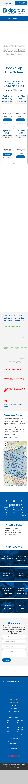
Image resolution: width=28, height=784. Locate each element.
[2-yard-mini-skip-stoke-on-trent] (21, 105)
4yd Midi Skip (20, 131)
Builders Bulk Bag (7, 97)
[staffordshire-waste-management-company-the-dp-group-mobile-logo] (14, 8)
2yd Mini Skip (20, 97)
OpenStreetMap (18, 485)
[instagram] (12, 756)
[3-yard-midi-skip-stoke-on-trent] (7, 139)
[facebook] (9, 756)
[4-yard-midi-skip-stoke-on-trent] (21, 139)
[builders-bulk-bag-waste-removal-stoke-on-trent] (7, 105)
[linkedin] (19, 756)
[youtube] (15, 756)
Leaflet (11, 485)
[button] (5, 443)
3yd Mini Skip (7, 131)
